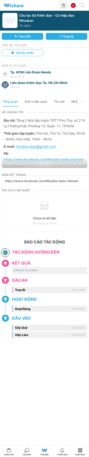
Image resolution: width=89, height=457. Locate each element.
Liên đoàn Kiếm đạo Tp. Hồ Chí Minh (38, 83)
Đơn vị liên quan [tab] (36, 101)
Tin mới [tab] (59, 101)
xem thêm (78, 289)
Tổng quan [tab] (10, 101)
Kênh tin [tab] (77, 101)
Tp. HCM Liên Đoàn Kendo (30, 72)
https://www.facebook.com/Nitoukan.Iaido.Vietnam (41, 181)
